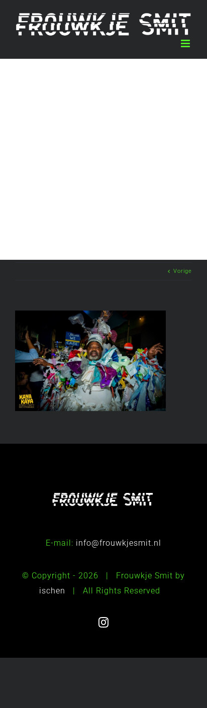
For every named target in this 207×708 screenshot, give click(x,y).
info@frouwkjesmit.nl (118, 543)
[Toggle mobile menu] (186, 43)
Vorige (182, 271)
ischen (52, 590)
